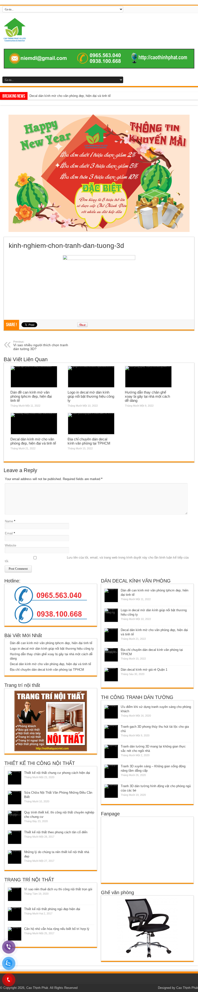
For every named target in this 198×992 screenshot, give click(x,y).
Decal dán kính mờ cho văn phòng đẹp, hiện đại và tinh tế (33, 441)
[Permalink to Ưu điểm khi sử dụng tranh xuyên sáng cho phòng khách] (111, 712)
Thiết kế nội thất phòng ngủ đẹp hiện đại (52, 909)
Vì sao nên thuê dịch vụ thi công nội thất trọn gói (58, 889)
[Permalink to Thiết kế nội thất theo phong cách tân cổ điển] (14, 837)
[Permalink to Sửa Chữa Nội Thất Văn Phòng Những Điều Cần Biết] (14, 797)
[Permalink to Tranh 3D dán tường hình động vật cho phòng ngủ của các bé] (111, 791)
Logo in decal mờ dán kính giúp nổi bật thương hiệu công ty (91, 396)
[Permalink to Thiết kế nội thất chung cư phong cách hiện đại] (14, 777)
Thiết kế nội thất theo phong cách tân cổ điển (55, 832)
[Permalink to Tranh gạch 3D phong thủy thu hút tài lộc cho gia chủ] (111, 731)
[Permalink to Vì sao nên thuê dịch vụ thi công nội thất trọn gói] (14, 894)
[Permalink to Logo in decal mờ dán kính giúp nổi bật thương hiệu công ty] (91, 377)
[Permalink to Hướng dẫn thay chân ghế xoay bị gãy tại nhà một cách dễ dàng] (148, 377)
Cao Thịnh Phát (187, 988)
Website (10, 545)
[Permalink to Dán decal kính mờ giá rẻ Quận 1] (111, 674)
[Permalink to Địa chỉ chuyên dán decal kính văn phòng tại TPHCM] (91, 423)
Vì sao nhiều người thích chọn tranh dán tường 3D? (40, 345)
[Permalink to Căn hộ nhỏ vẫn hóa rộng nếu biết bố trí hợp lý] (14, 934)
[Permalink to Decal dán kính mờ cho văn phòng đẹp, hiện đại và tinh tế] (34, 423)
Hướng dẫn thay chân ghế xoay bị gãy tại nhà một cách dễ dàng (147, 396)
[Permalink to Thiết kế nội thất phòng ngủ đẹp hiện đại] (14, 914)
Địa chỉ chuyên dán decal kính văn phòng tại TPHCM (66, 96)
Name (9, 521)
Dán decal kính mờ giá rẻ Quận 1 (144, 669)
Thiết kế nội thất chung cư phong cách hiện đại (57, 773)
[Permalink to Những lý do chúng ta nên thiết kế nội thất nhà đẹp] (14, 857)
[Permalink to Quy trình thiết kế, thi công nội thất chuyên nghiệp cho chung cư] (14, 817)
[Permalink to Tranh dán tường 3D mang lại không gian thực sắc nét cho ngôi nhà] (111, 751)
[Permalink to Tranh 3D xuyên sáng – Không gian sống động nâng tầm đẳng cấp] (111, 771)
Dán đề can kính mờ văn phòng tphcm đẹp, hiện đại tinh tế (31, 396)
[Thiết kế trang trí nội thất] (99, 29)
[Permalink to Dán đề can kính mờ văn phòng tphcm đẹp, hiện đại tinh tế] (34, 377)
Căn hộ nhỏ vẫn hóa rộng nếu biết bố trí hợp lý (56, 929)
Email (9, 533)
